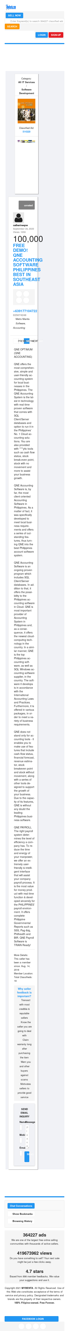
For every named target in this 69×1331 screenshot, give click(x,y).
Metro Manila (22, 319)
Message (27, 1122)
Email (20, 1147)
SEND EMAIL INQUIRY (24, 1112)
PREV (18, 341)
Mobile (20, 1134)
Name (20, 1122)
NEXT (33, 341)
